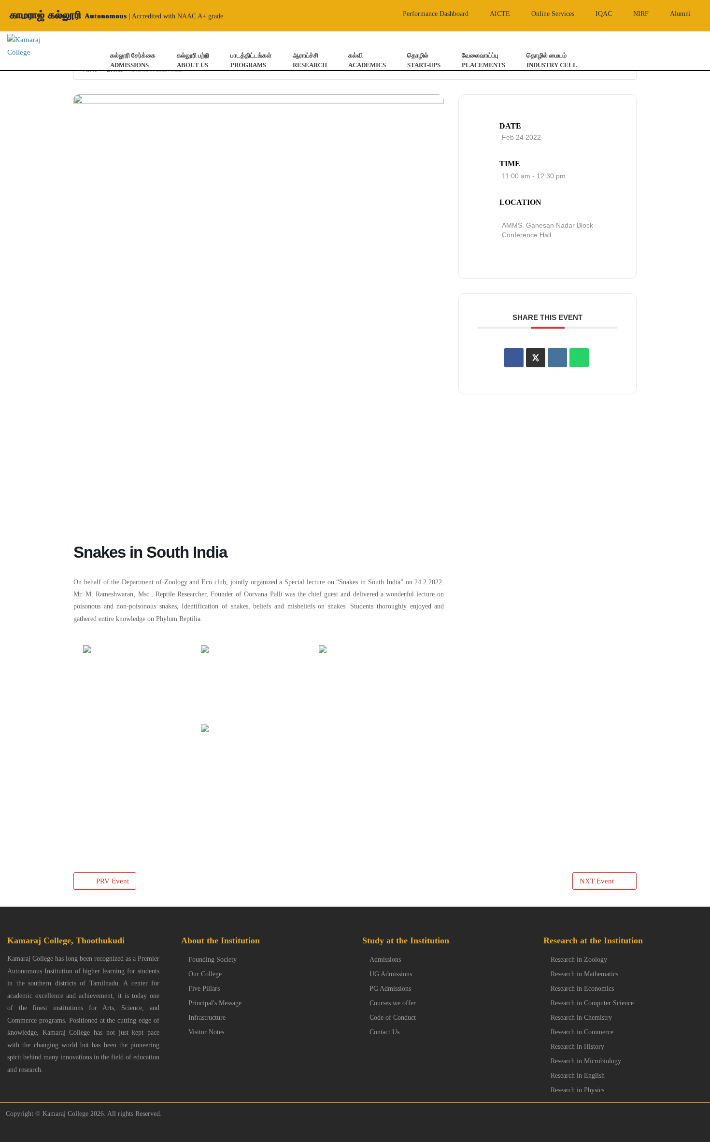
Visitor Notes (206, 1032)
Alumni (680, 13)
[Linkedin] (557, 357)
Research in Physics (577, 1090)
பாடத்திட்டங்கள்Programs (250, 60)
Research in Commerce (582, 1032)
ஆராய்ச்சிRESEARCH (310, 60)
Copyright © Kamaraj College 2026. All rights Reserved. (81, 1113)
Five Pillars (204, 988)
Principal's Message (214, 1003)
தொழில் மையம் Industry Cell (551, 60)
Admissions (385, 959)
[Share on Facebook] (514, 357)
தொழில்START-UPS (423, 60)
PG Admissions (390, 988)
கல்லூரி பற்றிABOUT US (193, 60)
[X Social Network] (535, 357)
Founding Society (212, 959)
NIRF (641, 13)
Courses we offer (392, 1003)
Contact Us (384, 1032)
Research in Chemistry (581, 1017)
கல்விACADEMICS (367, 60)
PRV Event (112, 881)
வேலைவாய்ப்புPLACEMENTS (483, 60)
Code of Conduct (392, 1017)
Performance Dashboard (436, 13)
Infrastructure (207, 1017)
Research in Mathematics (584, 974)
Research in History (577, 1046)
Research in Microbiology (586, 1061)
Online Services (552, 13)
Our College (205, 974)
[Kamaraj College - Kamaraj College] (24, 46)
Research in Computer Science (592, 1003)
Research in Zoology (579, 959)
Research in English (578, 1075)
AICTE (500, 13)
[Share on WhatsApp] (579, 357)
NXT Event (597, 881)
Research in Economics (582, 988)
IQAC (604, 13)
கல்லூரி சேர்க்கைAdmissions (133, 60)
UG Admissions (390, 974)
